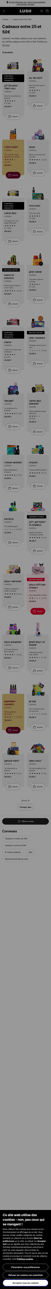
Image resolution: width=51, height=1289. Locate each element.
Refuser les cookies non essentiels (25, 1275)
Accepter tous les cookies (25, 1283)
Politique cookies (25, 1259)
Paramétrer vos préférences (25, 1267)
